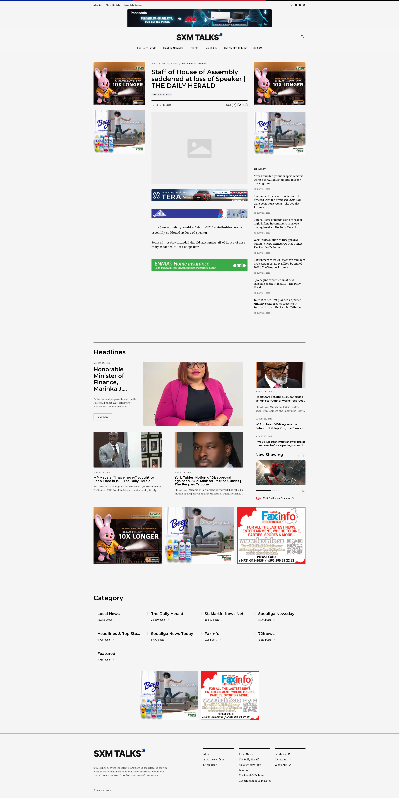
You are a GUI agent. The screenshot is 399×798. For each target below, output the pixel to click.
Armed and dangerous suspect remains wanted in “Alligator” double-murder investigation (278, 179)
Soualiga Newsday (173, 47)
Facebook (280, 754)
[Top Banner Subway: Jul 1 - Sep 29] (199, 18)
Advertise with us (213, 759)
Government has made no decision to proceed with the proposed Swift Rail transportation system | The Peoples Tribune (277, 201)
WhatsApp (281, 765)
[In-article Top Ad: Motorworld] (199, 195)
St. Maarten (210, 765)
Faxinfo (194, 47)
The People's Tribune (251, 775)
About (206, 754)
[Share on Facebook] (234, 105)
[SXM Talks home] (199, 36)
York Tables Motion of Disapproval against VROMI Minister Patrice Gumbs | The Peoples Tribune (279, 243)
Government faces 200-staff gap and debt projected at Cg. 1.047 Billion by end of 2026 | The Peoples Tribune (279, 263)
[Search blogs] (291, 4)
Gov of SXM (210, 47)
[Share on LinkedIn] (245, 105)
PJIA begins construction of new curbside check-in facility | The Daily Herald (277, 283)
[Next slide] (303, 455)
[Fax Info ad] (271, 535)
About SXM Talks (113, 5)
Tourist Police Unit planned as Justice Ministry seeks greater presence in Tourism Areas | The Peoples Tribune (277, 303)
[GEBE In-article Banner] (199, 213)
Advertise (98, 5)
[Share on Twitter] (240, 105)
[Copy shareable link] (228, 105)
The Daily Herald (146, 47)
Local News (246, 754)
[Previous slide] (298, 455)
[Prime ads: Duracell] (128, 535)
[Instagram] (300, 5)
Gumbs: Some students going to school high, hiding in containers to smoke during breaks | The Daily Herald (278, 223)
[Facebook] (296, 5)
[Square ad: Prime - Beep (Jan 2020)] (199, 535)
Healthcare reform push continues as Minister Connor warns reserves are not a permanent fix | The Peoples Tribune (279, 399)
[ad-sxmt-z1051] (119, 132)
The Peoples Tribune (235, 47)
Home (154, 63)
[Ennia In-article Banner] (199, 265)
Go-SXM (257, 47)
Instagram (281, 759)
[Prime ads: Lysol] (119, 84)
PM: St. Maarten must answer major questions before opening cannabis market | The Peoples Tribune (280, 443)
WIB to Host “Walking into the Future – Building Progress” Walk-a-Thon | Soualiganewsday (280, 426)
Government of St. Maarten (255, 780)
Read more (104, 416)
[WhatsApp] (304, 5)
